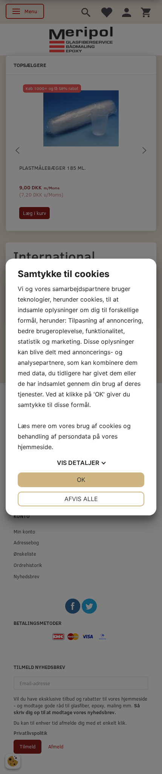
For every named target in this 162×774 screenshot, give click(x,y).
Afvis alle (81, 499)
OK (81, 479)
